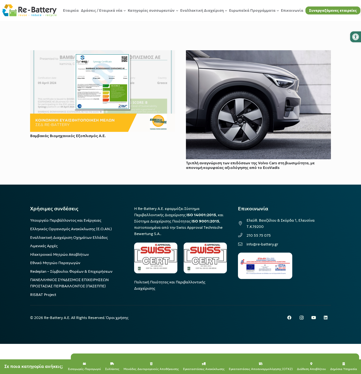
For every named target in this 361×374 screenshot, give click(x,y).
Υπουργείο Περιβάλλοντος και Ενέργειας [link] (65, 220)
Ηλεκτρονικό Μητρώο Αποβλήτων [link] (59, 254)
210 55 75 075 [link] (259, 235)
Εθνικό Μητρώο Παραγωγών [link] (55, 263)
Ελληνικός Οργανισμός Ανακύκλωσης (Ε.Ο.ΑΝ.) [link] (71, 229)
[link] (355, 36)
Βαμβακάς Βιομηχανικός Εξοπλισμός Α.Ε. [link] (68, 136)
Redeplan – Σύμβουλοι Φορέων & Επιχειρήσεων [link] (71, 271)
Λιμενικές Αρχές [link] (44, 246)
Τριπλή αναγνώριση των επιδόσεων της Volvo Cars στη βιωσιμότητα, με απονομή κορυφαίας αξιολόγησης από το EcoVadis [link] (250, 165)
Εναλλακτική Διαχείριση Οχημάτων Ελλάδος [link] (69, 237)
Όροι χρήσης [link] (117, 317)
